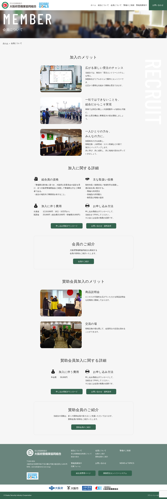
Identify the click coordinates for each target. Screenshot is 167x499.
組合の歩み (75, 457)
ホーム (93, 5)
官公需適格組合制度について (81, 454)
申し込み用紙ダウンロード (67, 226)
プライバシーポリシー (155, 495)
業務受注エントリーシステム (115, 473)
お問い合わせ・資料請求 (101, 226)
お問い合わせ (157, 5)
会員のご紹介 (83, 261)
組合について (103, 5)
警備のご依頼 (128, 5)
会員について (116, 5)
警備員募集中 (141, 5)
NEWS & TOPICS (127, 463)
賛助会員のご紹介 (83, 427)
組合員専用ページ (83, 473)
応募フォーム (76, 466)
